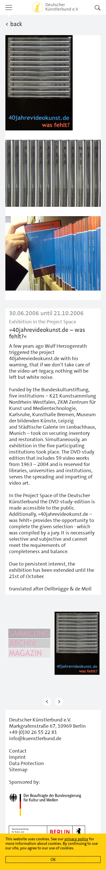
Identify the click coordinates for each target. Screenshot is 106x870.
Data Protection (26, 763)
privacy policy (76, 838)
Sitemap (18, 769)
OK (53, 859)
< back (13, 24)
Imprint (17, 757)
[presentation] (47, 701)
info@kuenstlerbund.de (35, 738)
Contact (18, 750)
